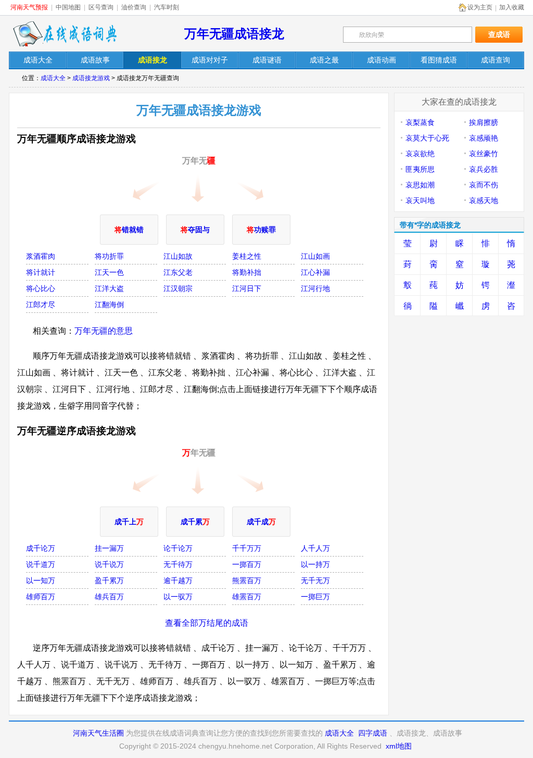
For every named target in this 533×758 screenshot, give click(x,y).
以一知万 (40, 580)
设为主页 (479, 7)
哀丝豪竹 (483, 153)
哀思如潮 (420, 185)
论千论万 (178, 548)
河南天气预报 (29, 7)
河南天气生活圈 (98, 733)
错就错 (129, 229)
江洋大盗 (109, 288)
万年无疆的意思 (103, 330)
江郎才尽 (40, 304)
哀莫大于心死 (427, 138)
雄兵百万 (109, 596)
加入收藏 (511, 7)
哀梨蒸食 (420, 122)
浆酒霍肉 (40, 256)
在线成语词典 (64, 33)
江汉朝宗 (178, 288)
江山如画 (315, 256)
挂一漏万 (109, 548)
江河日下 (246, 288)
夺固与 (195, 229)
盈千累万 (109, 580)
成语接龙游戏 (91, 78)
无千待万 (178, 564)
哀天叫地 (420, 200)
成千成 (261, 521)
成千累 (195, 521)
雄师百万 (40, 596)
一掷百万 (246, 564)
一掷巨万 (315, 596)
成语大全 (53, 78)
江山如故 (178, 256)
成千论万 (40, 548)
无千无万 (315, 580)
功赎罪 (261, 229)
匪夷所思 (420, 169)
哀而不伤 (483, 185)
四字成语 (372, 733)
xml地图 (399, 746)
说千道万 (40, 564)
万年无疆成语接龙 (234, 34)
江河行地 (315, 288)
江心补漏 (315, 272)
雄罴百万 (246, 596)
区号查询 (100, 7)
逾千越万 (178, 580)
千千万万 (246, 548)
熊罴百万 (246, 580)
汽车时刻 (166, 7)
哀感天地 (483, 200)
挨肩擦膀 (483, 122)
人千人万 (315, 548)
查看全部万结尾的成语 (206, 622)
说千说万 (109, 564)
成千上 (129, 521)
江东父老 (178, 272)
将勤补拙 (246, 272)
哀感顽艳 (483, 138)
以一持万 (315, 564)
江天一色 (109, 272)
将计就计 (40, 272)
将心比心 (40, 288)
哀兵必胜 (483, 169)
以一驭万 (178, 596)
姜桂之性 (246, 256)
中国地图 (68, 7)
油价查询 (133, 7)
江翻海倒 (109, 304)
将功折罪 (109, 256)
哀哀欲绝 (420, 153)
